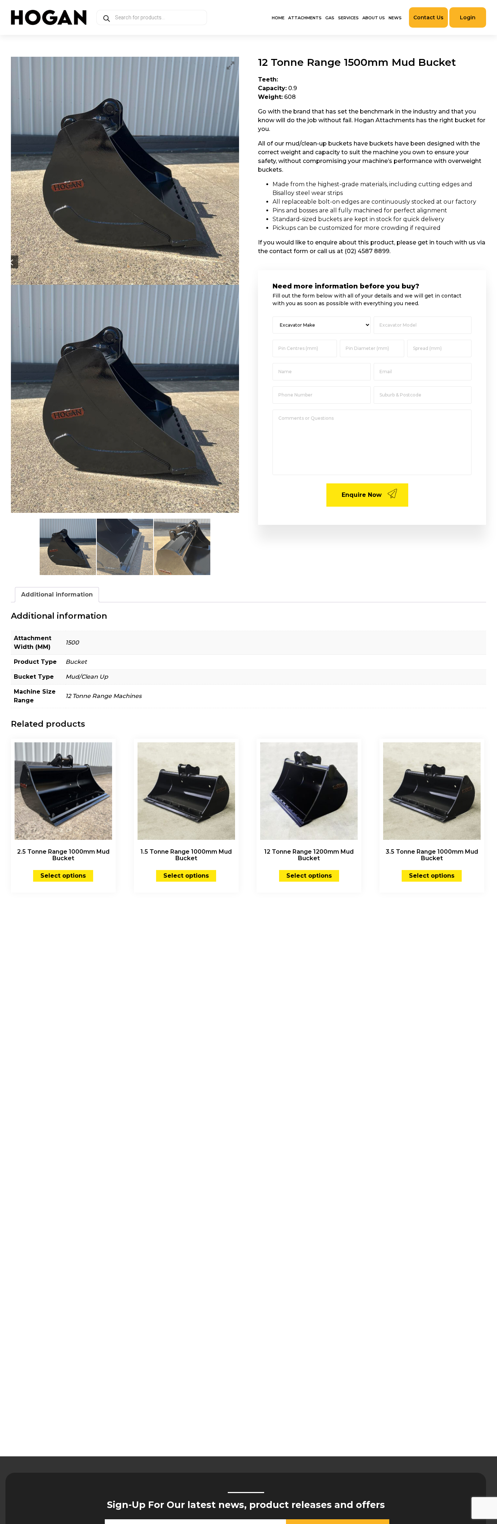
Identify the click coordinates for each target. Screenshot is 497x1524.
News (395, 17)
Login (468, 17)
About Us (373, 17)
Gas (329, 17)
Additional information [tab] (57, 594)
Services (348, 17)
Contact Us (428, 17)
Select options (63, 875)
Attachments (305, 17)
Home (278, 17)
